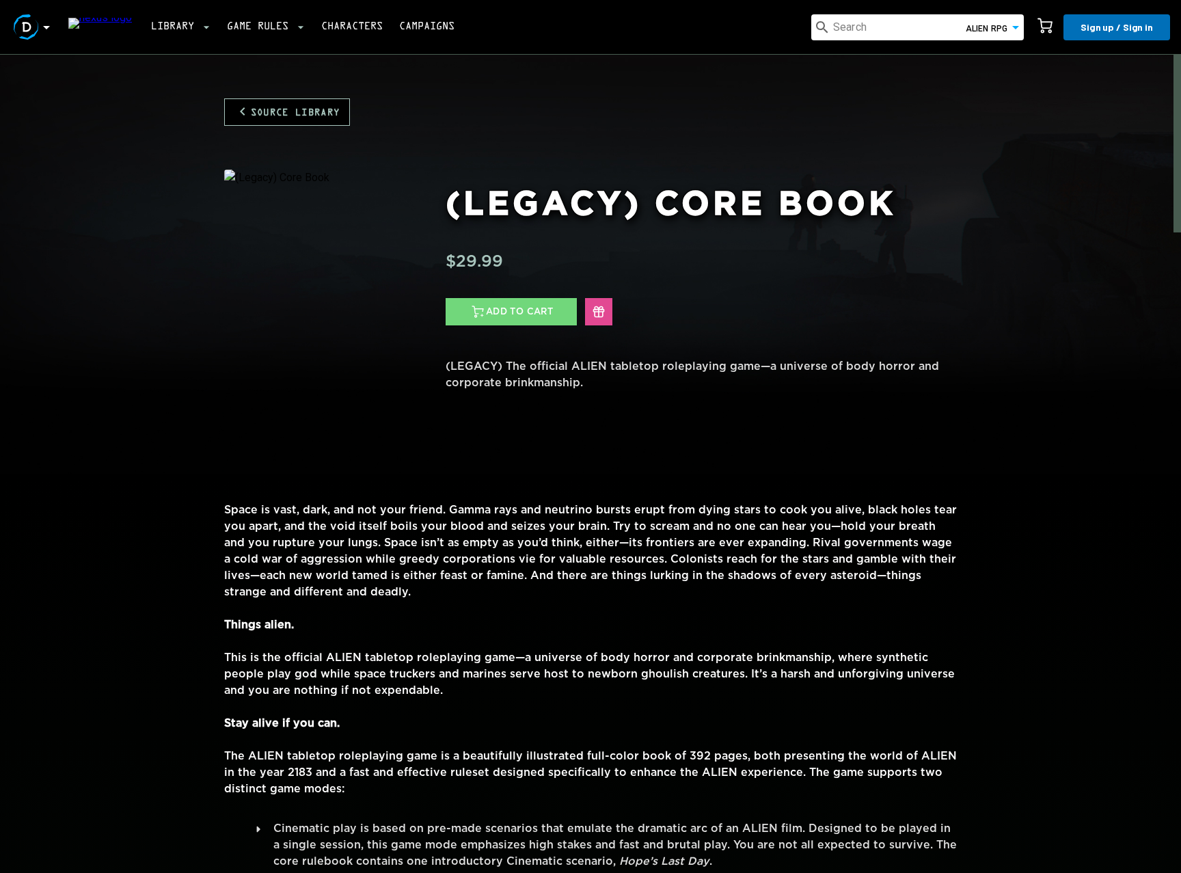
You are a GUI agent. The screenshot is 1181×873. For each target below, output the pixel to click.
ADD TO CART (519, 311)
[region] (590, 464)
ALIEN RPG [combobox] (986, 28)
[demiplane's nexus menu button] (34, 27)
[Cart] (1045, 27)
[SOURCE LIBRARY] (287, 89)
